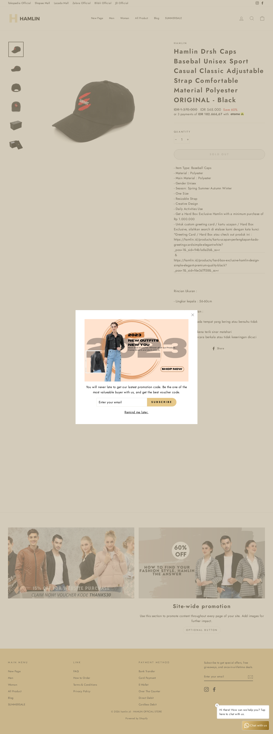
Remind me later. (136, 412)
